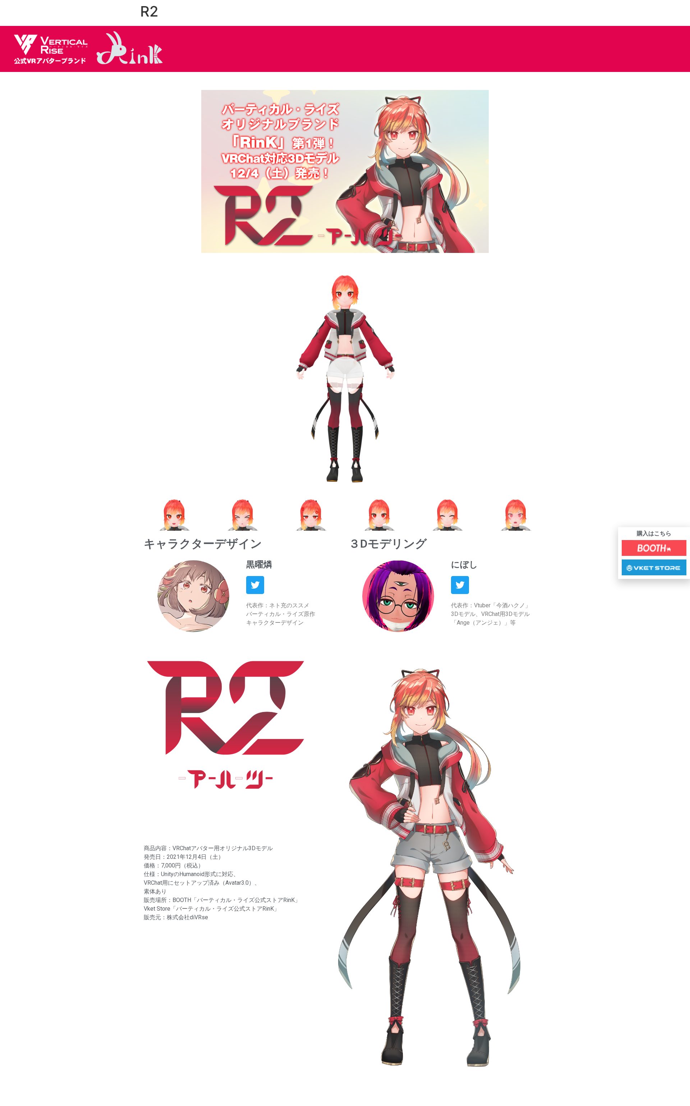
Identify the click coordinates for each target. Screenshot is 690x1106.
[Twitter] (255, 585)
